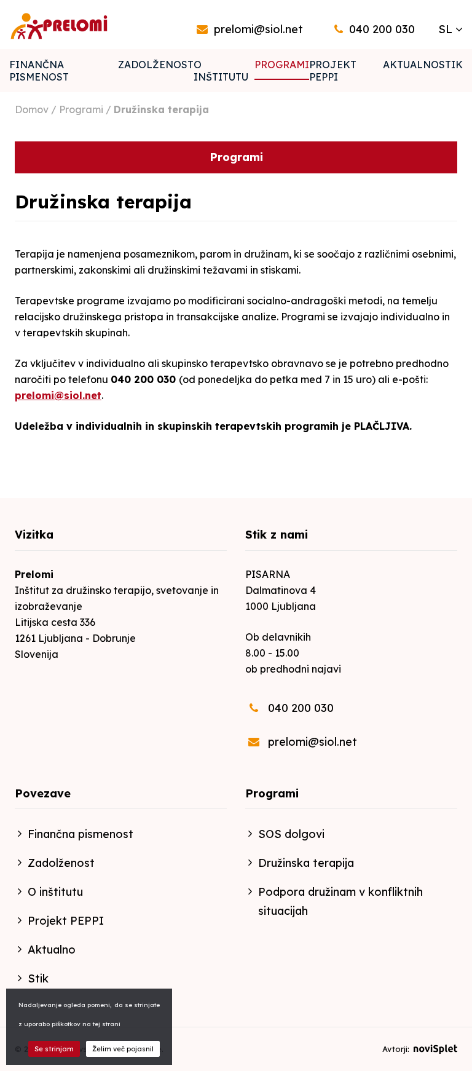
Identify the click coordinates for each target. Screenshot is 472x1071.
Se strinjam (54, 1049)
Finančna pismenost (39, 70)
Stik (451, 64)
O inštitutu (221, 70)
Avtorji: (397, 1049)
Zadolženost (156, 64)
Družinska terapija (306, 863)
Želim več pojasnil (123, 1049)
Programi (281, 64)
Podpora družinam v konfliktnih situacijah (340, 901)
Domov (32, 109)
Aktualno (411, 64)
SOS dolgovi (291, 834)
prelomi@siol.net (58, 395)
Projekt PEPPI (332, 70)
